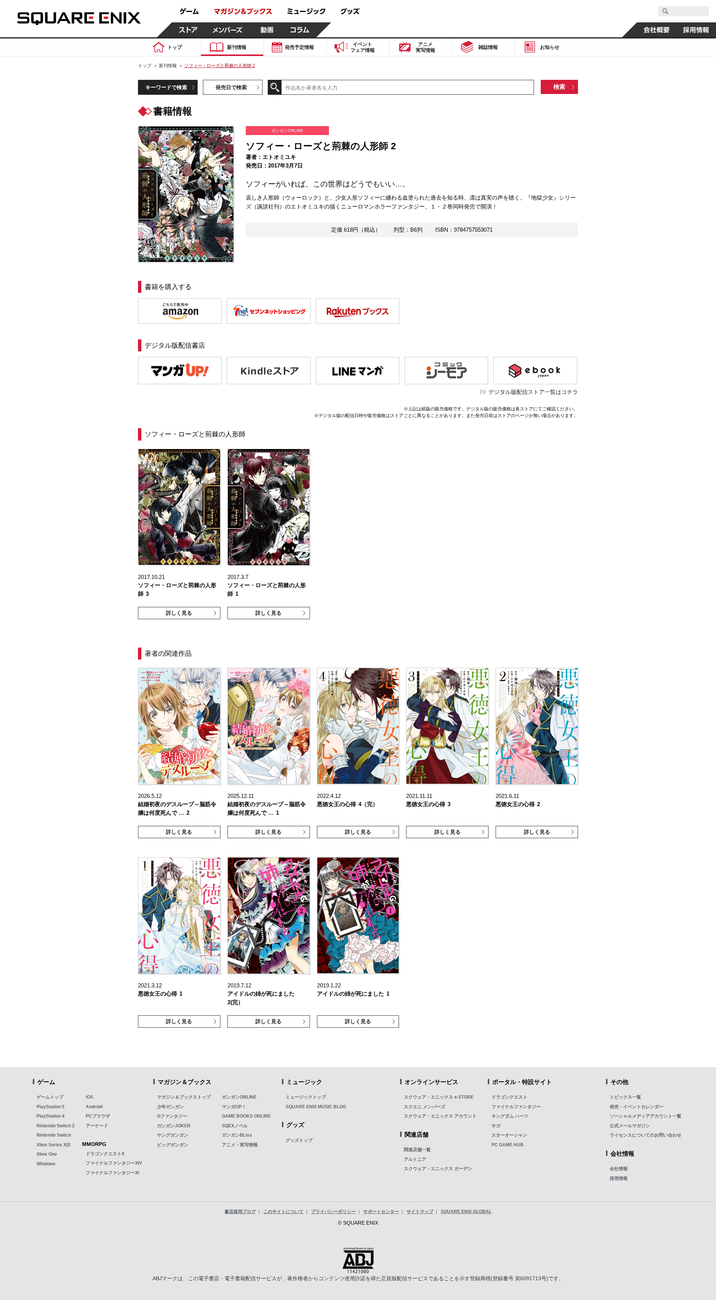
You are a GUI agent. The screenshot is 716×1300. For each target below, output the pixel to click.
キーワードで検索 (166, 87)
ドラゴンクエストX (105, 1153)
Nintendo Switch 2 (56, 1125)
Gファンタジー (172, 1116)
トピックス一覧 (625, 1097)
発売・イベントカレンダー (636, 1106)
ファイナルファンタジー (516, 1106)
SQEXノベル (235, 1125)
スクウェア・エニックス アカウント (440, 1116)
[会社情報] (656, 29)
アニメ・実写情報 (240, 1144)
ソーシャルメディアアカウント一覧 (645, 1116)
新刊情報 (168, 65)
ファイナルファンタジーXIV (114, 1163)
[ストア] (188, 29)
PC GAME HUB (508, 1144)
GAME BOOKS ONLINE (246, 1116)
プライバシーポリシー (333, 1211)
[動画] (267, 29)
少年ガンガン (170, 1106)
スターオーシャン (509, 1135)
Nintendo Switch (54, 1135)
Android (94, 1106)
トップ (144, 65)
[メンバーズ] (228, 29)
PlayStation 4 (51, 1116)
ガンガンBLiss (237, 1135)
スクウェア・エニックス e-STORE (439, 1097)
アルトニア (415, 1159)
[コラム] (299, 29)
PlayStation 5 (51, 1106)
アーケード (97, 1125)
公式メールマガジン (630, 1125)
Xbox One (47, 1154)
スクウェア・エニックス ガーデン (438, 1168)
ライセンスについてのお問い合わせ (645, 1135)
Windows (46, 1163)
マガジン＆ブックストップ (184, 1097)
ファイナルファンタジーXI (112, 1172)
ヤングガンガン (172, 1135)
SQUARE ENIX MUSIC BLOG (316, 1106)
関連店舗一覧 (417, 1149)
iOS (89, 1097)
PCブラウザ (98, 1116)
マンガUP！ (234, 1106)
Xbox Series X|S (53, 1144)
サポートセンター (381, 1211)
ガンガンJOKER (174, 1125)
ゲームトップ (50, 1097)
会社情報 (619, 1168)
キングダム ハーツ (510, 1116)
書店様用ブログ (240, 1211)
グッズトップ (299, 1140)
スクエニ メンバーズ (424, 1106)
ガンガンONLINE (239, 1097)
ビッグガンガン (172, 1144)
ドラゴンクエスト (509, 1097)
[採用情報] (696, 29)
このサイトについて (283, 1211)
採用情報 (619, 1178)
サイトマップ (419, 1211)
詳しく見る (179, 613)
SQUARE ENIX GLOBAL (466, 1211)
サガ (496, 1125)
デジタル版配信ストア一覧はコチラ (533, 392)
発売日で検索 (231, 87)
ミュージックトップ (306, 1097)
